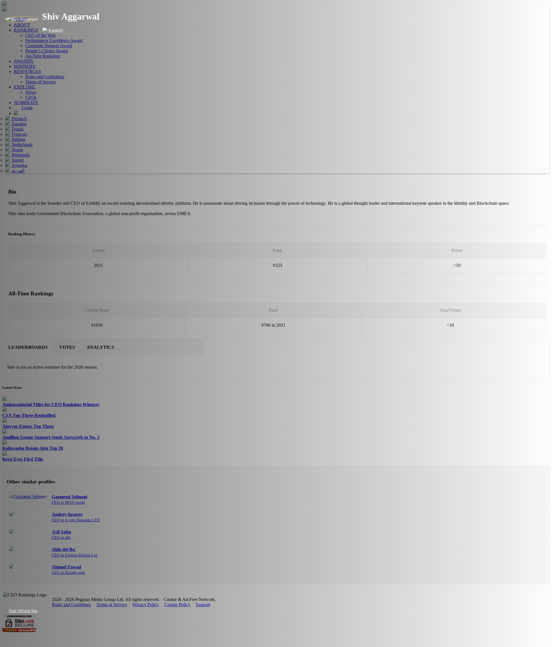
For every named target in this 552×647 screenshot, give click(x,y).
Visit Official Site (23, 611)
